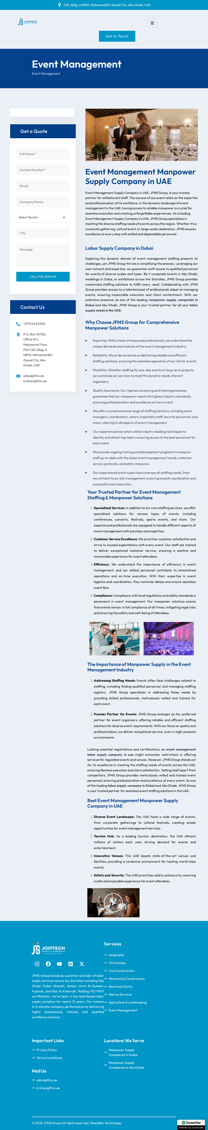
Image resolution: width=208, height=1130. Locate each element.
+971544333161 (34, 324)
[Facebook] (48, 964)
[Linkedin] (70, 964)
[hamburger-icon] (152, 23)
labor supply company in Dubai (131, 785)
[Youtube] (59, 964)
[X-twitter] (82, 964)
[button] (113, 903)
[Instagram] (37, 964)
